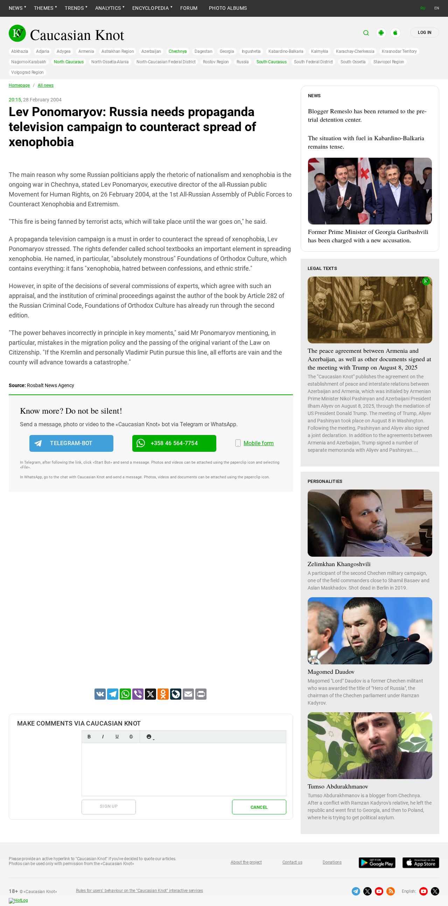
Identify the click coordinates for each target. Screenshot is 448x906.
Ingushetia (251, 51)
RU (422, 8)
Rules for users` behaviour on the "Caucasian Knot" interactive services (139, 890)
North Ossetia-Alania (110, 61)
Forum (188, 8)
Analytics (108, 8)
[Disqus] (151, 599)
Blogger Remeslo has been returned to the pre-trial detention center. (367, 115)
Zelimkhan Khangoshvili (339, 563)
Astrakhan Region (118, 51)
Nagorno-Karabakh (28, 61)
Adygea (64, 51)
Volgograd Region (27, 72)
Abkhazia (19, 51)
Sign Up (109, 806)
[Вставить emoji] (149, 736)
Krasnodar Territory (399, 51)
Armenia (86, 51)
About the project (246, 862)
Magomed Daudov (331, 671)
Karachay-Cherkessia (355, 51)
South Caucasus (272, 61)
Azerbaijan (151, 51)
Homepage (19, 85)
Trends (74, 8)
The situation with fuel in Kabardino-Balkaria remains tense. (366, 142)
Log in (425, 32)
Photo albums (228, 8)
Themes (43, 8)
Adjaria (42, 51)
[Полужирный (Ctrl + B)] (89, 736)
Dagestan (203, 51)
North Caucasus (69, 61)
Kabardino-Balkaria (285, 51)
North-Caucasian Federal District (165, 61)
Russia (243, 61)
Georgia (227, 51)
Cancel (259, 807)
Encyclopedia (150, 8)
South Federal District (313, 61)
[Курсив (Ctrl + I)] (103, 736)
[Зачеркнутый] (131, 736)
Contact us (292, 862)
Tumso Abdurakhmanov (338, 786)
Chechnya (178, 51)
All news (46, 85)
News (15, 8)
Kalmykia (319, 51)
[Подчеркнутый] (117, 736)
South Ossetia (353, 61)
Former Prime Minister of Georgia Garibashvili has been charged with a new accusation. (368, 235)
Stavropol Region (388, 61)
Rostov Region (216, 61)
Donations (332, 862)
